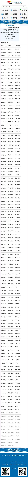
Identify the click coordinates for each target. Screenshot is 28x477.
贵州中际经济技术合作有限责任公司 (17, 258)
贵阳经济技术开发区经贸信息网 (10, 142)
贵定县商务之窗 (17, 125)
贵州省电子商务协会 (3, 53)
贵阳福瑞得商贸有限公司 (17, 132)
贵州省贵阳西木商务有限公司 (3, 228)
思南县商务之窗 (3, 337)
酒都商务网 (3, 436)
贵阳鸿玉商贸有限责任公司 (10, 426)
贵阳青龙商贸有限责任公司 (10, 152)
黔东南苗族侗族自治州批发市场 (3, 307)
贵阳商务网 (3, 165)
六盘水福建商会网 (17, 436)
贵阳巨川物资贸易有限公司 (3, 142)
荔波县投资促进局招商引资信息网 (17, 278)
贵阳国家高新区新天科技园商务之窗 (10, 135)
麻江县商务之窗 (17, 297)
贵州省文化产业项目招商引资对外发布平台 (3, 46)
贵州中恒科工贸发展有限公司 (10, 433)
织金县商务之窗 (17, 380)
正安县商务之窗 (17, 373)
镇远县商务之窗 (17, 406)
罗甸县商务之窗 (10, 281)
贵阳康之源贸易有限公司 (17, 142)
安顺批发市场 (10, 96)
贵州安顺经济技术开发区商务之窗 (3, 182)
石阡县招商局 (10, 59)
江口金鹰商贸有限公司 (10, 271)
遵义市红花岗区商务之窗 (17, 400)
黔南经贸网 (10, 313)
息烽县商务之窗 (17, 360)
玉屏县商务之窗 (3, 373)
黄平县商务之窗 (10, 264)
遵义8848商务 (10, 390)
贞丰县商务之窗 (3, 377)
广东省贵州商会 (10, 125)
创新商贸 (3, 108)
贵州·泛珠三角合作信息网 (17, 73)
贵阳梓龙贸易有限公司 (10, 178)
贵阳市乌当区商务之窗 (17, 162)
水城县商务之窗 (10, 334)
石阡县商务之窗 (17, 344)
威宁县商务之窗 (3, 360)
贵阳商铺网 (10, 161)
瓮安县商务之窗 (10, 357)
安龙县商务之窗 (3, 96)
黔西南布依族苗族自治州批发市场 (17, 317)
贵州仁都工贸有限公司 (3, 221)
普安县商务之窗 (10, 301)
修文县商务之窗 (10, 367)
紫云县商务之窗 (3, 410)
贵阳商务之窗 (10, 165)
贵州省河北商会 (10, 79)
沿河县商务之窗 (3, 370)
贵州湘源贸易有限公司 (17, 248)
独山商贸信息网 (17, 112)
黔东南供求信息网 (10, 439)
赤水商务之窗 (10, 106)
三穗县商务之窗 (10, 337)
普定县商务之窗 (3, 304)
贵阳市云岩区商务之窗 (3, 168)
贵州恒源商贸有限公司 (3, 205)
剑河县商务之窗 (17, 268)
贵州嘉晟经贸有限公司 (3, 208)
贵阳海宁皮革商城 (3, 73)
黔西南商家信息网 (3, 320)
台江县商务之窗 (3, 347)
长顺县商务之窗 (17, 106)
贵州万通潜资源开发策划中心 (17, 244)
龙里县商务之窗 (17, 281)
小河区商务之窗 (3, 363)
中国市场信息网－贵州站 (17, 377)
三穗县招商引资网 (17, 337)
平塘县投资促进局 (3, 89)
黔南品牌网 (17, 439)
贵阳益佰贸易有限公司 (17, 175)
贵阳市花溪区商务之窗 (17, 155)
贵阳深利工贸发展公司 (10, 159)
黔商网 (9, 317)
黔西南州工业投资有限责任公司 (3, 446)
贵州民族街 (10, 214)
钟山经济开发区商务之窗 (10, 387)
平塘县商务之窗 (10, 304)
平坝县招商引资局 (17, 86)
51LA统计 (14, 468)
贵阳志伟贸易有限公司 (17, 178)
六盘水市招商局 (17, 291)
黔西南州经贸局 (10, 423)
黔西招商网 (17, 323)
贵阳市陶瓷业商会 (3, 430)
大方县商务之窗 (10, 109)
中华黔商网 (17, 62)
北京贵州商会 (10, 99)
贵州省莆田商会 (17, 79)
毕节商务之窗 (10, 102)
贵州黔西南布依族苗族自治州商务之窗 (17, 218)
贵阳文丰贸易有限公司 (10, 172)
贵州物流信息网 (10, 53)
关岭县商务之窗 (3, 129)
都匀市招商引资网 (10, 119)
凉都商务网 (3, 280)
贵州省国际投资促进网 (10, 225)
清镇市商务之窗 (3, 327)
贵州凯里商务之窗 (17, 208)
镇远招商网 (17, 409)
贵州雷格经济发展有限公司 (3, 211)
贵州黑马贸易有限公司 (10, 430)
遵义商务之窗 (3, 406)
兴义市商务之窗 (17, 367)
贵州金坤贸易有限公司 (10, 205)
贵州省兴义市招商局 (10, 241)
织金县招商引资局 (10, 446)
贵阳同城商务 (17, 168)
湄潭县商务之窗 (3, 390)
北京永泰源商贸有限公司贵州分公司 (10, 413)
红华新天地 (3, 56)
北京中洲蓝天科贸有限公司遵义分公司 (17, 413)
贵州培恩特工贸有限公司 (3, 218)
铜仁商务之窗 (3, 354)
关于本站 (3, 455)
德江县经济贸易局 (17, 109)
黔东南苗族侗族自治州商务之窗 (10, 307)
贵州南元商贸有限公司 (3, 79)
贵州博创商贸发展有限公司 (10, 182)
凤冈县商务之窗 (10, 122)
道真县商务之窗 (3, 122)
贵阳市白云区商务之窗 (10, 155)
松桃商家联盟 (3, 340)
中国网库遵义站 (3, 380)
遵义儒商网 (10, 65)
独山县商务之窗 (3, 116)
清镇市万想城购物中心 (10, 327)
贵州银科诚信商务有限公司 (17, 251)
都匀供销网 (10, 115)
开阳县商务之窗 (3, 278)
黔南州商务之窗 (17, 314)
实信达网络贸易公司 (17, 340)
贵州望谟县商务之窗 (3, 248)
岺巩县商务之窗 (17, 92)
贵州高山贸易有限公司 (3, 195)
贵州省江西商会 (17, 228)
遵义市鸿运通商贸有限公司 (10, 403)
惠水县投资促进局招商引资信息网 (3, 82)
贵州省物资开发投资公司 (3, 241)
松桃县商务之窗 (10, 340)
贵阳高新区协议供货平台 (17, 69)
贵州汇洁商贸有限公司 (17, 76)
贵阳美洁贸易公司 (17, 145)
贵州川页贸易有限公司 (10, 76)
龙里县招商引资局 (3, 284)
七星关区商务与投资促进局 (10, 89)
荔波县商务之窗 (10, 278)
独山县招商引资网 (3, 49)
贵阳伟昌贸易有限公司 (3, 172)
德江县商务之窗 (3, 112)
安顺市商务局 (3, 69)
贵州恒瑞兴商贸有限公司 (10, 201)
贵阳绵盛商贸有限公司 (10, 149)
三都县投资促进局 (17, 89)
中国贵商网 (17, 46)
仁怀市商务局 (10, 330)
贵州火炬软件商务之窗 (17, 198)
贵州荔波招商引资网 (17, 416)
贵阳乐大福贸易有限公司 (3, 145)
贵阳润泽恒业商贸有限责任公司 (17, 152)
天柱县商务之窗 (17, 354)
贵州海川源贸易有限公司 (3, 198)
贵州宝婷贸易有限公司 (10, 188)
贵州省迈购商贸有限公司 (17, 231)
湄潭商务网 (10, 92)
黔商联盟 (3, 442)
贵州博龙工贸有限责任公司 (17, 185)
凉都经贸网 (10, 436)
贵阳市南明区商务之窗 (17, 159)
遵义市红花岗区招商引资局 (3, 403)
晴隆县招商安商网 (10, 311)
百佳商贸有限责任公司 (3, 102)
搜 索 (24, 6)
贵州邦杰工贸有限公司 (3, 185)
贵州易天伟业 (10, 258)
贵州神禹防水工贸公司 (17, 241)
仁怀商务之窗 (17, 330)
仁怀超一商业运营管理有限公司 (17, 327)
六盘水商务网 (17, 287)
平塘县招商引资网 (17, 304)
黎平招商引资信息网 (17, 294)
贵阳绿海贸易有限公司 (10, 145)
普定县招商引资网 (3, 59)
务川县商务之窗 (17, 357)
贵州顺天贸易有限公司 (17, 238)
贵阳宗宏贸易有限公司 (3, 178)
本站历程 (19, 455)
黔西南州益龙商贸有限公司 (3, 324)
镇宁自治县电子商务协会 (3, 66)
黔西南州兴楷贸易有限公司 (17, 320)
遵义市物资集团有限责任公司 (17, 66)
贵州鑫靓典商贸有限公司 (10, 248)
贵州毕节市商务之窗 (10, 185)
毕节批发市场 (17, 99)
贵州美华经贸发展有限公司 (3, 215)
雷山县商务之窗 (3, 297)
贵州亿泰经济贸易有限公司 (17, 254)
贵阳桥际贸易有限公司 (3, 152)
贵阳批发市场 (17, 149)
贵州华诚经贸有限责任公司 (17, 195)
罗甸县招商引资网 (10, 86)
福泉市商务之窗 (17, 122)
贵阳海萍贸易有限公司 (17, 135)
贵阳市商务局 (17, 49)
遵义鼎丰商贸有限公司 (3, 393)
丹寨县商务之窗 (17, 119)
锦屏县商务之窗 (17, 271)
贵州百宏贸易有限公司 (17, 182)
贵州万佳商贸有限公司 (10, 244)
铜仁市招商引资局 (10, 354)
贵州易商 (17, 429)
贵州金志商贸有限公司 (10, 208)
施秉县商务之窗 (3, 334)
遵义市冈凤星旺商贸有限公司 (17, 397)
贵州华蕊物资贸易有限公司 (3, 201)
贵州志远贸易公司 (10, 261)
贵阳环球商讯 (3, 139)
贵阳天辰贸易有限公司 (10, 168)
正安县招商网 (10, 63)
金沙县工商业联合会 (3, 274)
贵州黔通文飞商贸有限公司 (10, 218)
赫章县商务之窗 (10, 268)
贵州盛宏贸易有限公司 (10, 228)
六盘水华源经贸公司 (10, 284)
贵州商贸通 (10, 234)
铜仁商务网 (17, 350)
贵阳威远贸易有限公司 (3, 175)
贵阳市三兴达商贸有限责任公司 (17, 426)
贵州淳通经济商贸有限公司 (17, 188)
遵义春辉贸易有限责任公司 (17, 390)
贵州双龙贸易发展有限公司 (10, 231)
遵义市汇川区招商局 (10, 400)
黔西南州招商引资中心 (10, 46)
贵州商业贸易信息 (10, 25)
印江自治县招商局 (3, 92)
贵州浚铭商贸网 (17, 205)
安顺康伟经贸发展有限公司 (3, 413)
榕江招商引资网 (10, 383)
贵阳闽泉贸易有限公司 (3, 149)
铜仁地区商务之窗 (17, 347)
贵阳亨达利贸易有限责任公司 (3, 426)
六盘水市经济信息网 (3, 439)
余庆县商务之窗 (10, 373)
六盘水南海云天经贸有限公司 (3, 287)
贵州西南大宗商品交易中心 (17, 53)
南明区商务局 (17, 56)
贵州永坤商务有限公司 (3, 254)
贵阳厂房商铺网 (3, 132)
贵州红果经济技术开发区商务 (10, 198)
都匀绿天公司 (17, 116)
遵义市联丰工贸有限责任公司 (17, 403)
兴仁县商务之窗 (10, 363)
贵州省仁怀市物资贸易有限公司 (17, 235)
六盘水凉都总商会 (17, 284)
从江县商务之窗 (3, 106)
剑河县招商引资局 (3, 271)
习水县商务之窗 (3, 367)
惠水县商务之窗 (17, 264)
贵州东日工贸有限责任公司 (17, 192)
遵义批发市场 (3, 397)
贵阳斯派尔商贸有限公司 (3, 162)
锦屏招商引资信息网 (10, 420)
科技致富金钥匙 (17, 420)
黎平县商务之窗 (10, 294)
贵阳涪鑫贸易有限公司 (3, 135)
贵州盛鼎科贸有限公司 (17, 221)
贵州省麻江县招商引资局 (3, 235)
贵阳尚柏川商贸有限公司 (3, 155)
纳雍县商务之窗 (3, 301)
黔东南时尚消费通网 (3, 423)
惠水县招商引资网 (3, 268)
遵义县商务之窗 (10, 406)
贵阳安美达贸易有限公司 (10, 129)
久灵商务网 (17, 82)
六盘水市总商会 (10, 291)
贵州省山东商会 (10, 238)
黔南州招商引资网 (3, 317)
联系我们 (9, 455)
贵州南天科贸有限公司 (17, 215)
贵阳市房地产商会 (10, 73)
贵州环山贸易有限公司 (17, 201)
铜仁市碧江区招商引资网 (10, 350)
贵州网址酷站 (14, 461)
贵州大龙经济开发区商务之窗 (10, 192)
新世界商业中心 (17, 363)
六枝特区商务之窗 (10, 297)
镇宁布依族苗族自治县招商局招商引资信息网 (17, 383)
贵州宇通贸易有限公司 (3, 258)
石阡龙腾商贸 (10, 344)
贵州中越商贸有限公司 (17, 261)
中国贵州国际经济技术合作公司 (10, 377)
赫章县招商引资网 (10, 56)
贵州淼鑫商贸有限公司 (3, 264)
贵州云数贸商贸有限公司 (10, 254)
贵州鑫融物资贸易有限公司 (17, 433)
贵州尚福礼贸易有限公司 (3, 225)
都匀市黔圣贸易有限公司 (3, 416)
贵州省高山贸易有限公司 (17, 225)
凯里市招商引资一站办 (17, 274)
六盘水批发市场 (10, 287)
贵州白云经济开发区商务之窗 (3, 188)
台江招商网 (10, 346)
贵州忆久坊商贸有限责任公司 (10, 251)
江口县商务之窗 (10, 82)
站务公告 (14, 455)
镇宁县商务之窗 (3, 387)
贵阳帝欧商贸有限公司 (17, 423)
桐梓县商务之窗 (3, 357)
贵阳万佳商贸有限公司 (17, 172)
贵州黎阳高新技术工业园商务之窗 (10, 211)
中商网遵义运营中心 (17, 387)
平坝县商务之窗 (17, 301)
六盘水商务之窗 (3, 291)
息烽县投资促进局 (3, 63)
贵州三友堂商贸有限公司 (3, 244)
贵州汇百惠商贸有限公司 (10, 195)
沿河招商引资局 (10, 370)
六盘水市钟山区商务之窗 (3, 294)
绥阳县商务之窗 (3, 344)
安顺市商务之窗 (17, 96)
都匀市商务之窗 (3, 119)
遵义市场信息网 (10, 397)
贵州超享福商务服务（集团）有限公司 (3, 76)
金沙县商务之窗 (10, 274)
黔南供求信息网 (3, 314)
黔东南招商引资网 (17, 307)
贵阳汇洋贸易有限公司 (10, 139)
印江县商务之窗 (17, 370)
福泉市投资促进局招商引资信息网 (3, 125)
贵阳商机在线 (3, 159)
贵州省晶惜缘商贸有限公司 (3, 231)
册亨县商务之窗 (17, 102)
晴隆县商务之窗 (3, 311)
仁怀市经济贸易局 (3, 330)
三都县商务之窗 (17, 334)
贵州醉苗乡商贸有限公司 (3, 261)
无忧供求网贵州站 (10, 360)
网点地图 (24, 455)
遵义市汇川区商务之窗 (3, 400)
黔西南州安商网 (10, 320)
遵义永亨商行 (10, 410)
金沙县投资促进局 (3, 86)
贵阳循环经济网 (10, 175)
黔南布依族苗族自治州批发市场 (17, 311)
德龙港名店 (10, 112)
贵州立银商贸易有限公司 (17, 211)
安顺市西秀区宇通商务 (3, 99)
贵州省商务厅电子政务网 (3, 420)
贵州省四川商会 (3, 238)
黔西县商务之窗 (10, 324)
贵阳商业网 (17, 165)
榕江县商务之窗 (3, 383)
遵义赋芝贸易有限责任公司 (10, 393)
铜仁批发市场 (3, 350)
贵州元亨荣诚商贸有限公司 (3, 251)
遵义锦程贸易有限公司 (17, 393)
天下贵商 (17, 59)
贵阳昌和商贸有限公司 (10, 132)
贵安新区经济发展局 (10, 69)
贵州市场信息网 (10, 221)
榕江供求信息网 (10, 380)
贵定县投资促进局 (10, 49)
